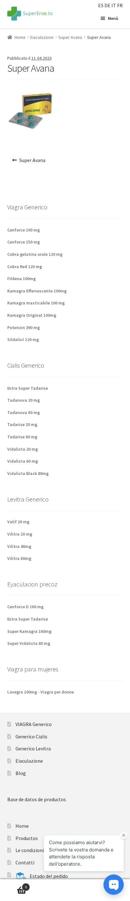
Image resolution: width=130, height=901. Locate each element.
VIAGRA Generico (33, 724)
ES (100, 5)
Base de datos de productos (36, 799)
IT (113, 5)
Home (20, 37)
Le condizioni (29, 850)
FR (120, 5)
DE (107, 5)
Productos (26, 838)
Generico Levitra (33, 748)
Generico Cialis (31, 736)
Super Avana (70, 37)
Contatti (24, 862)
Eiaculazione (42, 37)
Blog (20, 773)
